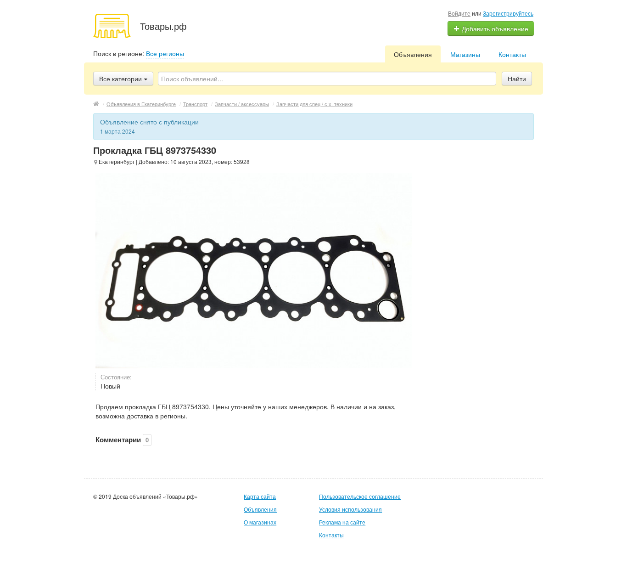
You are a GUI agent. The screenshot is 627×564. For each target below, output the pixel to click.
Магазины (465, 54)
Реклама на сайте (342, 522)
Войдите (459, 13)
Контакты (512, 54)
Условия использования (350, 509)
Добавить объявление (494, 28)
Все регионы (165, 53)
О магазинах (260, 522)
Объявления (413, 54)
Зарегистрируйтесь (508, 13)
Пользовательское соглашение (360, 496)
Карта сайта (260, 496)
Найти (517, 78)
